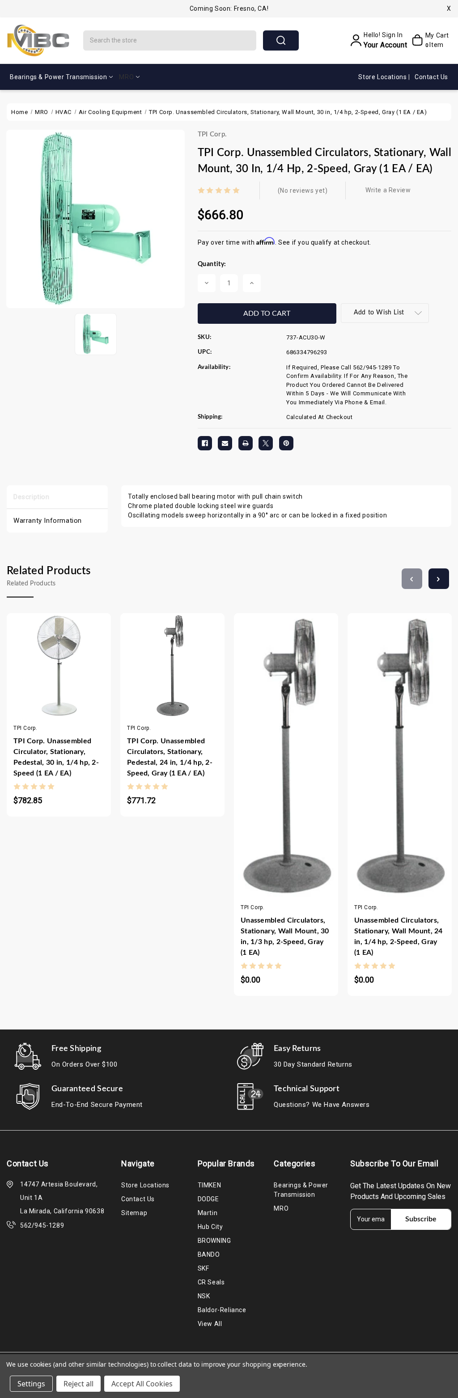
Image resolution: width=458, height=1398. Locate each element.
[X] (266, 443)
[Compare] (67, 676)
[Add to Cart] (32, 676)
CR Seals (211, 1282)
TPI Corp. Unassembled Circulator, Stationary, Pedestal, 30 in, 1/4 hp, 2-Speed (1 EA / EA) (56, 757)
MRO (126, 76)
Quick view (50, 676)
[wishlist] (85, 676)
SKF (203, 1268)
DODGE (208, 1199)
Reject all (78, 1384)
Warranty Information (47, 521)
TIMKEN (209, 1185)
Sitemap (134, 1212)
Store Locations (383, 76)
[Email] (225, 443)
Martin (208, 1212)
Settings (31, 1384)
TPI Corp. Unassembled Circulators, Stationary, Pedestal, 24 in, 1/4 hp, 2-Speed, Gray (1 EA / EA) (169, 757)
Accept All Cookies (142, 1384)
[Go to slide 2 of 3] (438, 578)
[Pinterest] (286, 443)
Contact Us (431, 76)
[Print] (245, 443)
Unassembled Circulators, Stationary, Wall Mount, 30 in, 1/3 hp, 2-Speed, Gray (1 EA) (285, 936)
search (281, 40)
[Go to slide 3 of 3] (412, 578)
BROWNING (214, 1240)
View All (210, 1323)
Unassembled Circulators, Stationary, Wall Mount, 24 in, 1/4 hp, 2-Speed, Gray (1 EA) (398, 936)
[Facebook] (205, 443)
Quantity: (212, 264)
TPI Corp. (212, 134)
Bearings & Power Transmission (58, 76)
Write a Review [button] (388, 190)
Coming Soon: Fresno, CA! (229, 8)
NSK (204, 1296)
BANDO (209, 1254)
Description (31, 497)
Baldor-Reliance (222, 1309)
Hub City (210, 1226)
